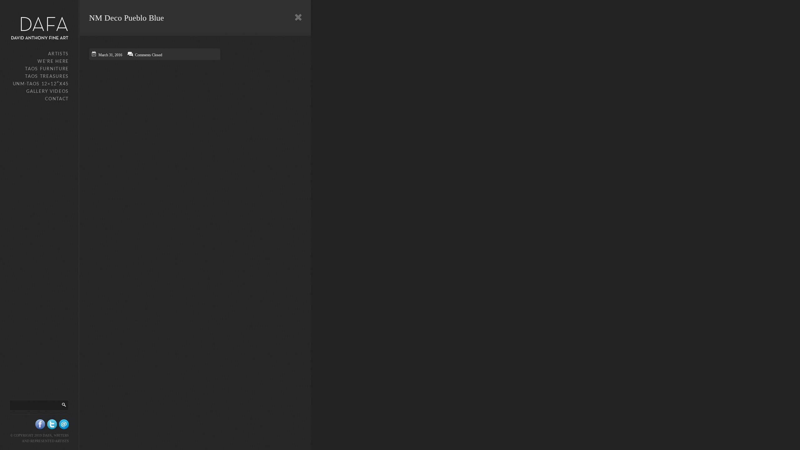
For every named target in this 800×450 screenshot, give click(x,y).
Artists (58, 54)
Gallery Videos (47, 91)
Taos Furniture (47, 69)
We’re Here (53, 61)
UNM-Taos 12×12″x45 (41, 84)
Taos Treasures (47, 76)
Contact (57, 99)
